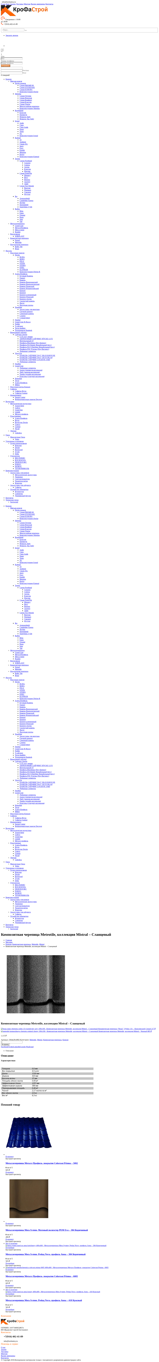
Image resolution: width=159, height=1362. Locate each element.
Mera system (19, 230)
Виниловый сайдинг (18, 332)
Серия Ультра (25, 104)
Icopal (17, 121)
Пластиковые (15, 416)
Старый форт (25, 318)
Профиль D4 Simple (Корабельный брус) (36, 345)
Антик (26, 167)
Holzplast (18, 378)
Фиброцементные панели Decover (28, 399)
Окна (8, 435)
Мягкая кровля (16, 81)
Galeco (17, 408)
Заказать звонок (12, 35)
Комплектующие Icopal (29, 136)
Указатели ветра (21, 481)
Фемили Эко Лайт (27, 119)
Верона (27, 180)
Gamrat (17, 427)
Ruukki (17, 232)
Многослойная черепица (29, 106)
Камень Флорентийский (29, 288)
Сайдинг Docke (21, 335)
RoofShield (19, 111)
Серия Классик (26, 102)
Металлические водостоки (20, 404)
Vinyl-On (18, 353)
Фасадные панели (17, 253)
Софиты (13, 389)
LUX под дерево (26, 337)
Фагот (22, 303)
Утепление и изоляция (15, 441)
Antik (22, 123)
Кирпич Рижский (27, 297)
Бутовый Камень (26, 276)
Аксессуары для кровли (19, 473)
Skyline (22, 203)
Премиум (23, 115)
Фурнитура (19, 492)
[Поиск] (26, 30)
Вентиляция (15, 234)
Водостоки (10, 402)
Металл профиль (21, 414)
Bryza (17, 420)
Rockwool (19, 450)
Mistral (39, 1040)
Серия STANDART (27, 88)
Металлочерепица (17, 224)
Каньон (22, 291)
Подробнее (10, 1248)
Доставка (19, 4)
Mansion (23, 152)
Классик (23, 113)
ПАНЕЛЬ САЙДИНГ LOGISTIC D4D (35, 360)
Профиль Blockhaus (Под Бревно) (33, 343)
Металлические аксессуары (26, 475)
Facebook (4, 1047)
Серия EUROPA (26, 90)
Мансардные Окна (17, 437)
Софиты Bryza (20, 391)
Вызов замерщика (38, 4)
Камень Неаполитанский (29, 284)
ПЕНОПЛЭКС (21, 462)
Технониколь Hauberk (23, 330)
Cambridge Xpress (26, 201)
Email (31, 1047)
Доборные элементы (28, 351)
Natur (22, 129)
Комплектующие (12, 471)
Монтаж (27, 4)
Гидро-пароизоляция (18, 443)
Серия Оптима (25, 96)
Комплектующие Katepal (29, 157)
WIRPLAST (19, 236)
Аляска (27, 165)
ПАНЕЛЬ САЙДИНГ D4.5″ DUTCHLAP (36, 358)
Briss (21, 211)
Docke (17, 255)
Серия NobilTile (26, 173)
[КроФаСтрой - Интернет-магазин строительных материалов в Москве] (24, 15)
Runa (22, 217)
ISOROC (18, 466)
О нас (3, 4)
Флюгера (18, 483)
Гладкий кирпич (26, 312)
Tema (22, 131)
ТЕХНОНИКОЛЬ (22, 469)
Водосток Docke (21, 422)
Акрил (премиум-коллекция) (31, 370)
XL (21, 134)
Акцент (27, 182)
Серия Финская (26, 98)
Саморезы (19, 494)
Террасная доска (12, 500)
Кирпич (23, 293)
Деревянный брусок (23, 496)
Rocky (22, 154)
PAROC (18, 464)
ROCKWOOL (20, 460)
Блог (8, 4)
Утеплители (15, 456)
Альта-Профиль (21, 274)
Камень (22, 280)
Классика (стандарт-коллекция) (32, 376)
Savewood (14, 502)
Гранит (22, 278)
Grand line (19, 410)
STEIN (22, 263)
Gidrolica (18, 433)
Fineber (17, 320)
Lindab (17, 412)
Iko (16, 196)
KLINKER (24, 270)
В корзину (5, 1044)
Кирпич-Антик (26, 299)
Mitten (17, 385)
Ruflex (17, 209)
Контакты (49, 4)
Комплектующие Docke (29, 92)
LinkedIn (16, 1047)
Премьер (27, 190)
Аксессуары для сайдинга (20, 485)
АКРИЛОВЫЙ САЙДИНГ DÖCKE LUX (36, 339)
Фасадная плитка (26, 305)
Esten (22, 213)
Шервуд (27, 175)
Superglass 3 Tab (26, 207)
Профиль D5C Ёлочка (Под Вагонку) (34, 349)
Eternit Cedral (20, 397)
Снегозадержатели (22, 479)
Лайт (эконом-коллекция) (30, 372)
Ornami (22, 215)
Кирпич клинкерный (28, 295)
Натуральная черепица (19, 245)
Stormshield (24, 205)
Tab (21, 221)
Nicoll (17, 429)
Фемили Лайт (25, 117)
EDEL (22, 268)
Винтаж (27, 188)
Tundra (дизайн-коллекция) (30, 374)
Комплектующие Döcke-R (30, 272)
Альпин (27, 163)
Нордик (27, 171)
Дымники (19, 477)
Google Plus (24, 1047)
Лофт (26, 184)
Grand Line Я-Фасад (23, 322)
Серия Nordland (26, 161)
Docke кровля (20, 83)
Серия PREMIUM (27, 85)
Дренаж (13, 431)
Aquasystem (19, 406)
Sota (21, 219)
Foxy (21, 148)
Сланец (22, 316)
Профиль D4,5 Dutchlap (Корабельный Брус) (37, 347)
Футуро (27, 194)
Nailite (17, 324)
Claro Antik (24, 127)
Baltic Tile (18, 247)
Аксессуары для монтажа (30, 309)
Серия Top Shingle (27, 186)
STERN (23, 265)
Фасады (9, 251)
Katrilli (22, 150)
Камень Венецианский (29, 282)
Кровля (8, 79)
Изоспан (18, 445)
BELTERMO (20, 458)
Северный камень (27, 314)
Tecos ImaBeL (20, 328)
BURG (22, 257)
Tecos (17, 381)
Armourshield (25, 198)
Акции (13, 4)
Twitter (10, 1047)
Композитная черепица (19, 238)
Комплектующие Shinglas (30, 108)
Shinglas (18, 94)
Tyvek (17, 452)
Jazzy (22, 146)
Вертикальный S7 (27, 341)
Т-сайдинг (19, 326)
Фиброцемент (15, 395)
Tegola (17, 159)
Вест (26, 178)
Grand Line (19, 226)
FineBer (18, 364)
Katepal (18, 138)
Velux (17, 439)
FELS (22, 261)
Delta (17, 454)
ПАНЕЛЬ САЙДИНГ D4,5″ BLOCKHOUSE (37, 355)
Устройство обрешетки (19, 489)
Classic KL (24, 144)
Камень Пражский (27, 286)
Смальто (27, 192)
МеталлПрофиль (21, 228)
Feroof (17, 240)
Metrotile (18, 242)
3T (21, 140)
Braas (17, 249)
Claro (22, 125)
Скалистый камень (27, 301)
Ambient (23, 142)
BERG (22, 259)
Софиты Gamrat (21, 393)
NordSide (18, 307)
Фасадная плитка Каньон (20, 387)
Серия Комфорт (26, 100)
